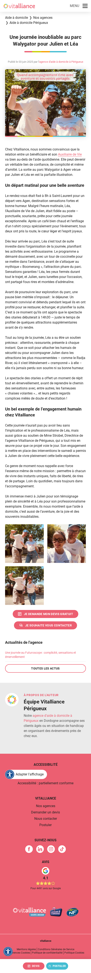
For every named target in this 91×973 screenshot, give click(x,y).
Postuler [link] (45, 825)
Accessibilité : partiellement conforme (45, 783)
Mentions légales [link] (26, 949)
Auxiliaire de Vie (70, 154)
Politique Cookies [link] (74, 952)
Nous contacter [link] (45, 819)
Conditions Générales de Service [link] (56, 949)
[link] (45, 614)
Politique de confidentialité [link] (47, 952)
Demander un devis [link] (45, 812)
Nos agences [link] (45, 806)
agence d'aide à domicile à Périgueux (61, 61)
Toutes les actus (45, 668)
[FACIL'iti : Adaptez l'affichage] (8, 951)
